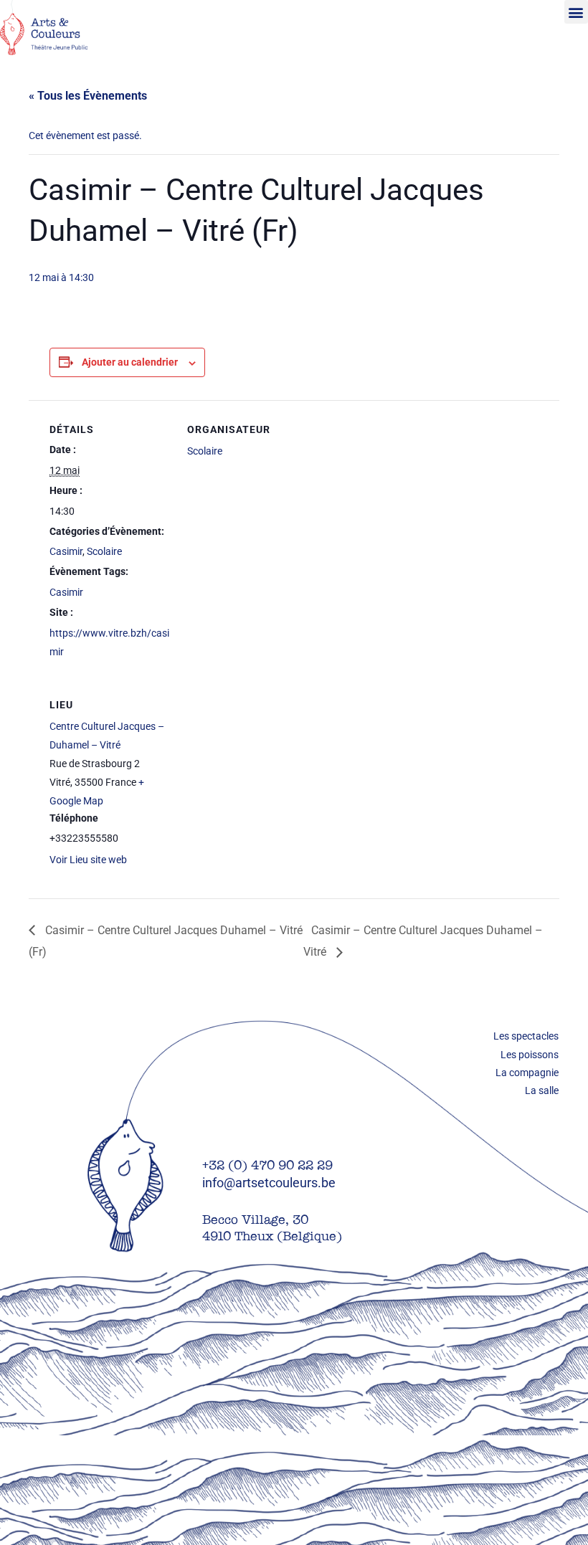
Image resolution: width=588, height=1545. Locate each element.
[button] (576, 12)
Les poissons (530, 1054)
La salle (542, 1090)
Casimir (65, 551)
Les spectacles (526, 1036)
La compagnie (527, 1072)
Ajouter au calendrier (130, 362)
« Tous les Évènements (88, 96)
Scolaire (104, 551)
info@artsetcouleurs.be (269, 1182)
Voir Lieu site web (88, 859)
